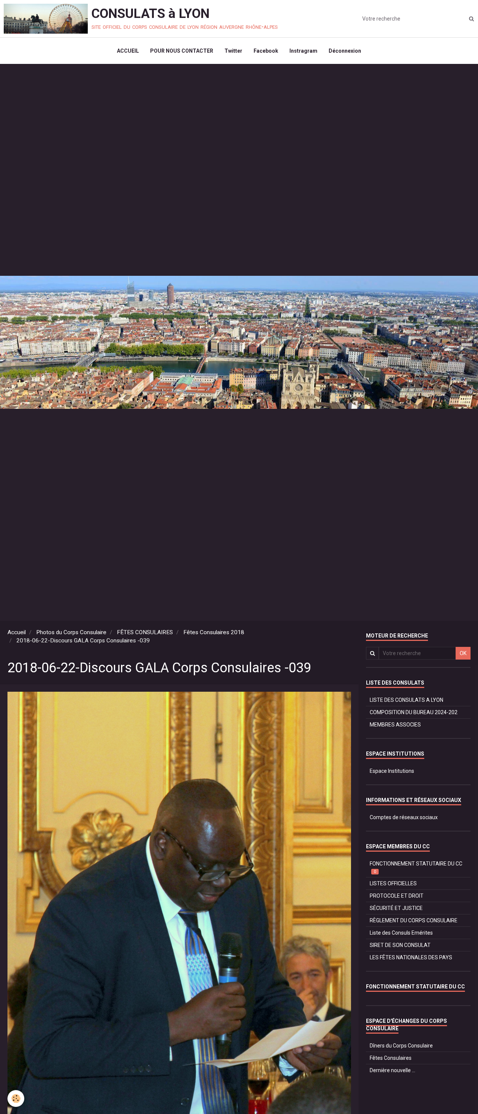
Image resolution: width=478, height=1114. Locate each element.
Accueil (16, 632)
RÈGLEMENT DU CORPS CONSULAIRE (413, 920)
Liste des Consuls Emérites (401, 933)
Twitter (233, 51)
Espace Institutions (392, 771)
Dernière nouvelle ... (392, 1070)
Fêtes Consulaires (391, 1058)
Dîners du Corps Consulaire (401, 1046)
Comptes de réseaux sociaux (404, 817)
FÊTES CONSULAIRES (145, 632)
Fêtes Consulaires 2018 (213, 632)
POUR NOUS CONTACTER (181, 51)
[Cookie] (15, 1098)
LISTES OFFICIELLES (393, 883)
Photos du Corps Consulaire (71, 632)
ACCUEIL (128, 51)
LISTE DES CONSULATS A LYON (406, 700)
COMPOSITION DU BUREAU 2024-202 (413, 712)
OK (463, 653)
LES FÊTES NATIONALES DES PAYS (411, 957)
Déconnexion (345, 51)
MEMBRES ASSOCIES (395, 725)
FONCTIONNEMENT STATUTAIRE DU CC (416, 867)
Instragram (303, 51)
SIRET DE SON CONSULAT (400, 945)
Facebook (266, 51)
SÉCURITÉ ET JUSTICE (396, 908)
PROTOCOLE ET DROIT (396, 896)
